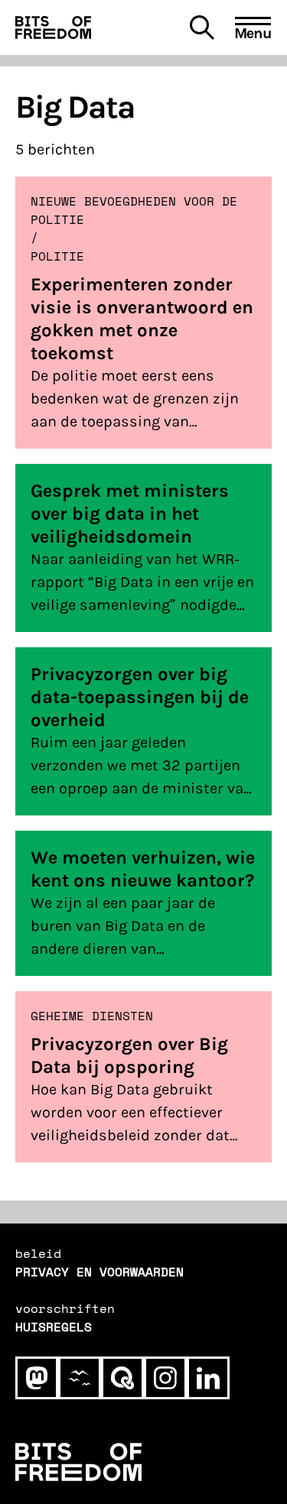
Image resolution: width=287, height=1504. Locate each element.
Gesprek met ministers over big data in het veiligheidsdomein (130, 513)
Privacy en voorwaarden (99, 1272)
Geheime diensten (92, 1015)
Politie (57, 256)
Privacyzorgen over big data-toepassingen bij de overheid (140, 697)
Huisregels (53, 1327)
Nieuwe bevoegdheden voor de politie (134, 210)
